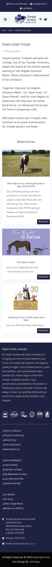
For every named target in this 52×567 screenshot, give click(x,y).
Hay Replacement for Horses (15, 474)
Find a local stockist (12, 445)
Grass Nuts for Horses (13, 470)
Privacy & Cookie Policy (14, 435)
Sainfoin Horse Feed (12, 483)
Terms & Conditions (12, 431)
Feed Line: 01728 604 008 (17, 4)
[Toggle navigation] (5, 19)
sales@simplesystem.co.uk (24, 544)
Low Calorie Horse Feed (13, 479)
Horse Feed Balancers (12, 460)
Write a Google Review (13, 504)
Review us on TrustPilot (13, 508)
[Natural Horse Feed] (25, 19)
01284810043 (19, 538)
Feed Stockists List (11, 449)
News (10, 30)
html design (35, 562)
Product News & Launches (23, 30)
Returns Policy (10, 440)
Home (4, 30)
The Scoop (8, 499)
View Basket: (39, 4)
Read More (43, 222)
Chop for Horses (10, 465)
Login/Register (27, 8)
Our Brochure (9, 495)
